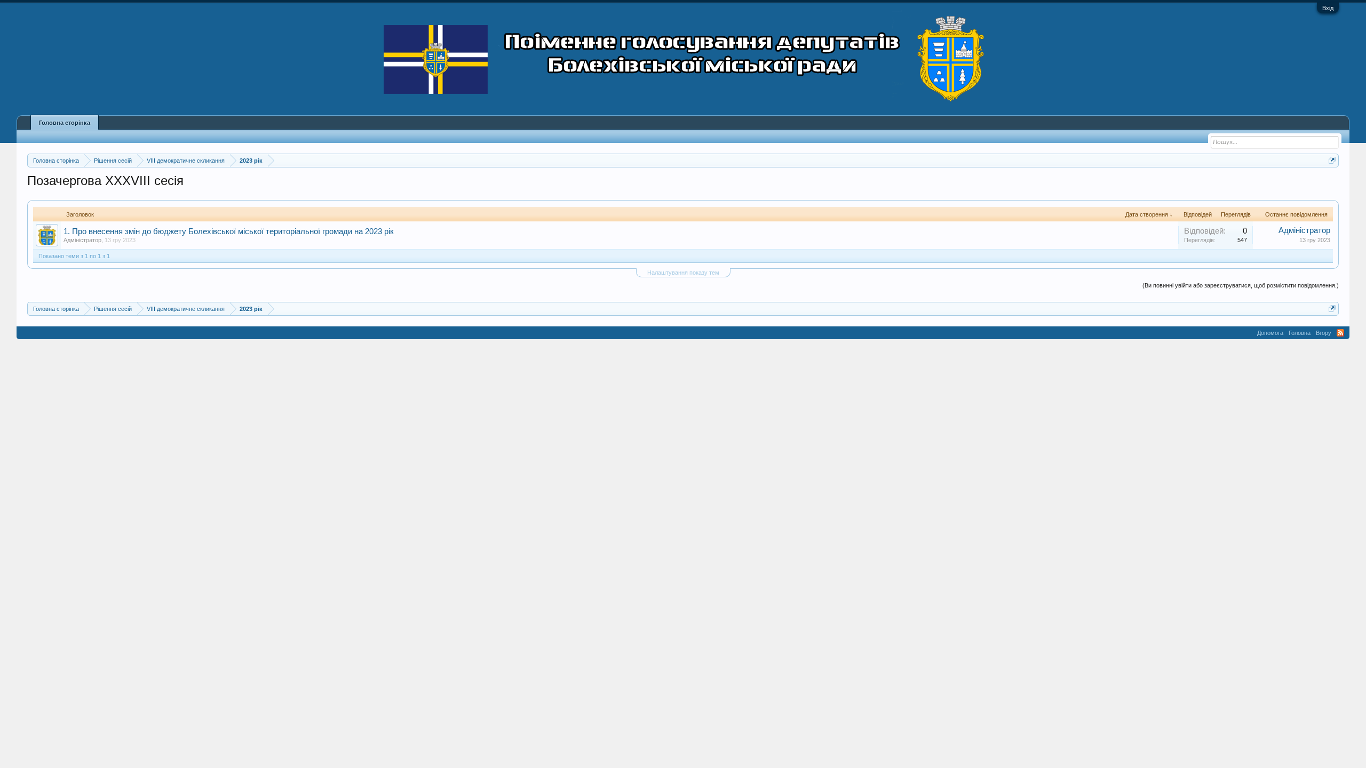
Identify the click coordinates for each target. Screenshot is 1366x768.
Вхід (1327, 8)
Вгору (1323, 333)
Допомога (1270, 333)
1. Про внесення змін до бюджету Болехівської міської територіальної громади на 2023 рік (228, 231)
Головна (1300, 333)
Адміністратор (82, 240)
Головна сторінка (64, 122)
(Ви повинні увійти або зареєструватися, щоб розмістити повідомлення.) (1240, 285)
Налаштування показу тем (683, 272)
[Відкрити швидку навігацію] (1332, 160)
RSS (1340, 333)
